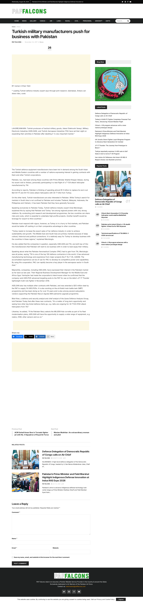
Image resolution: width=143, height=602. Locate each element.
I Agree (121, 599)
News (24, 21)
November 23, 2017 (31, 42)
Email (14, 548)
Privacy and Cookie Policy (106, 599)
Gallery (33, 21)
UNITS (108, 21)
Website (56, 548)
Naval (67, 21)
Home (16, 21)
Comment (16, 512)
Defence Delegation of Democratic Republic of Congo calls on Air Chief (108, 201)
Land (59, 21)
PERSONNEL (87, 21)
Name (14, 538)
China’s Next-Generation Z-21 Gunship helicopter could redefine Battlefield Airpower (114, 215)
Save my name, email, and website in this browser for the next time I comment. (42, 557)
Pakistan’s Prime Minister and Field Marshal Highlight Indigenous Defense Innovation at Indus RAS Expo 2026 (65, 477)
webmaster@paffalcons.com (75, 586)
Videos (42, 21)
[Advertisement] (93, 10)
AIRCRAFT (98, 21)
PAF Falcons (16, 42)
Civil (76, 21)
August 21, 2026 (57, 458)
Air (51, 21)
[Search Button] (128, 21)
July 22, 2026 (56, 484)
